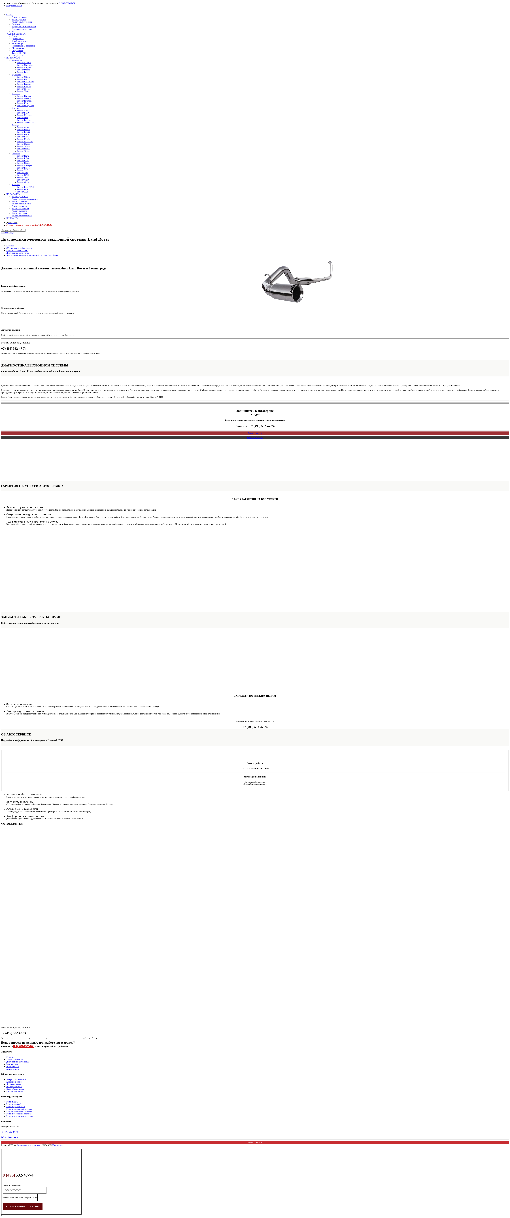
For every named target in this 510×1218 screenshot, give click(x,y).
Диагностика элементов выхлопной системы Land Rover (32, 255)
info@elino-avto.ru (14, 6)
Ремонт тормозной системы (18, 1114)
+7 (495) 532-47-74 (66, 3)
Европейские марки (15, 1089)
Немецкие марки (14, 1086)
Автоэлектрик (12, 1069)
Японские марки (14, 1084)
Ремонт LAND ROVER (17, 250)
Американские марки (16, 1079)
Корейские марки (14, 1082)
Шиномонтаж (12, 1066)
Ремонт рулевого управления (19, 1116)
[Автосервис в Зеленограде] (1, 10)
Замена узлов (12, 1064)
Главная (10, 246)
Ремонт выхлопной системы (19, 1109)
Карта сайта (57, 1145)
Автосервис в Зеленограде (29, 1145)
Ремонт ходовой (13, 1104)
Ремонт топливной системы (19, 1111)
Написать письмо (255, 437)
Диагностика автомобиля (17, 1062)
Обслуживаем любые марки (19, 248)
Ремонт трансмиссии (15, 1106)
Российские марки (14, 1091)
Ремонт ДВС (12, 1102)
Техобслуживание (14, 1059)
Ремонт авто (12, 1057)
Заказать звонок (255, 433)
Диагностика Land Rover (17, 253)
